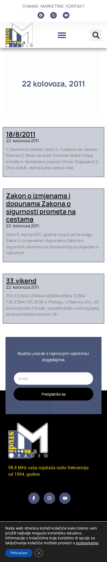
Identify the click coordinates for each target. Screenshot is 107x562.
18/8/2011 (20, 134)
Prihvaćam (19, 553)
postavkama (87, 542)
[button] (62, 35)
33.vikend (21, 280)
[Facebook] (41, 15)
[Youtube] (66, 15)
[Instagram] (53, 15)
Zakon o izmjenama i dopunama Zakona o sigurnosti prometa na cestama (41, 207)
